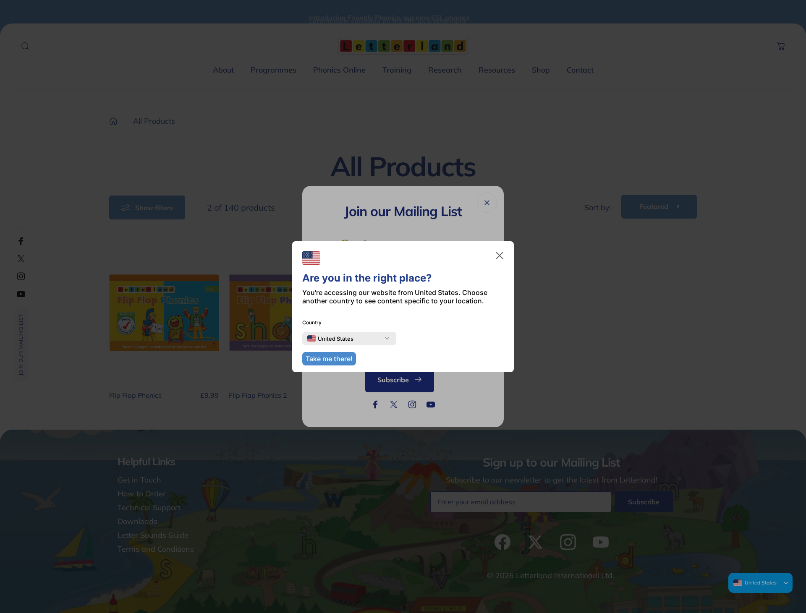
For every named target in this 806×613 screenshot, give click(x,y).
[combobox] (330, 338)
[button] (499, 255)
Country (312, 322)
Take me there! (329, 359)
